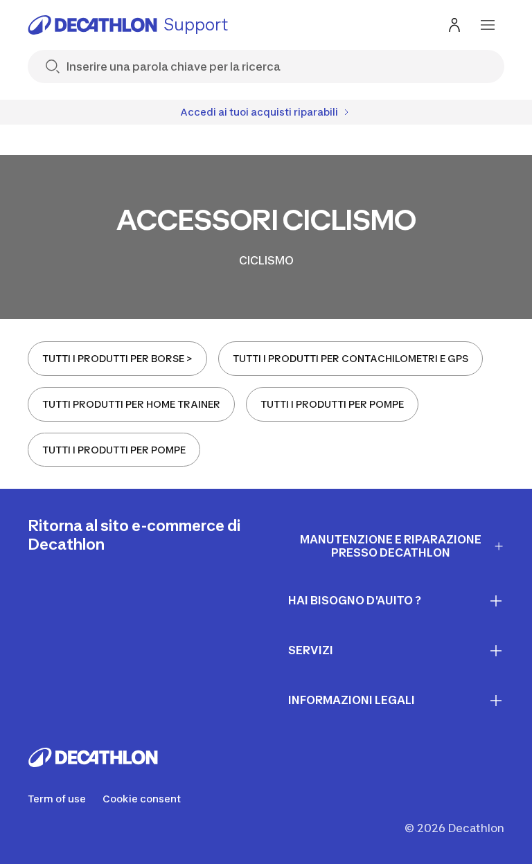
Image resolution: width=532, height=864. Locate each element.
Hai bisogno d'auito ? (354, 600)
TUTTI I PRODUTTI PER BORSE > (117, 358)
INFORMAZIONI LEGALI (351, 700)
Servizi (310, 650)
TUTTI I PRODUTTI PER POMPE (332, 404)
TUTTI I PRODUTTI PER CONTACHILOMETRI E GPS (350, 358)
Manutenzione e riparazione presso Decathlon (390, 545)
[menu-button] (487, 25)
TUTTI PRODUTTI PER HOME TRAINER (131, 404)
